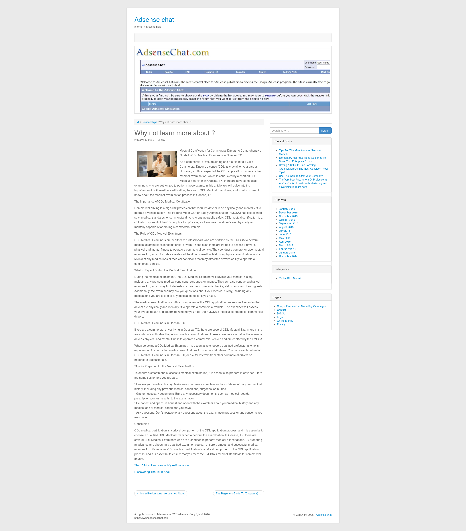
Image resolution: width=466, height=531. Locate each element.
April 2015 (285, 241)
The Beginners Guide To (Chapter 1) (238, 493)
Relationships (149, 122)
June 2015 (285, 234)
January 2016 (287, 209)
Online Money (285, 320)
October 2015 (287, 219)
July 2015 (284, 230)
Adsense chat (154, 19)
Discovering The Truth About (152, 472)
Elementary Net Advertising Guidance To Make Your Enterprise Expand (302, 159)
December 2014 (288, 256)
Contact (281, 310)
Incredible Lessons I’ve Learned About (161, 493)
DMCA (281, 313)
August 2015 (286, 227)
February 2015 (287, 249)
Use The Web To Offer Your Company (301, 176)
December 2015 (288, 212)
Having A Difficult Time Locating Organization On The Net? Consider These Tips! (304, 168)
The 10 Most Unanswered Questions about (161, 465)
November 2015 (288, 216)
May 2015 (285, 238)
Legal (280, 317)
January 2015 (287, 252)
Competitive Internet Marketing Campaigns (301, 306)
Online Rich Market (290, 278)
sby (163, 140)
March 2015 (286, 245)
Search (325, 130)
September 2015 (288, 223)
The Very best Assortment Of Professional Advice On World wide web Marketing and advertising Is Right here (303, 183)
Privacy (281, 324)
